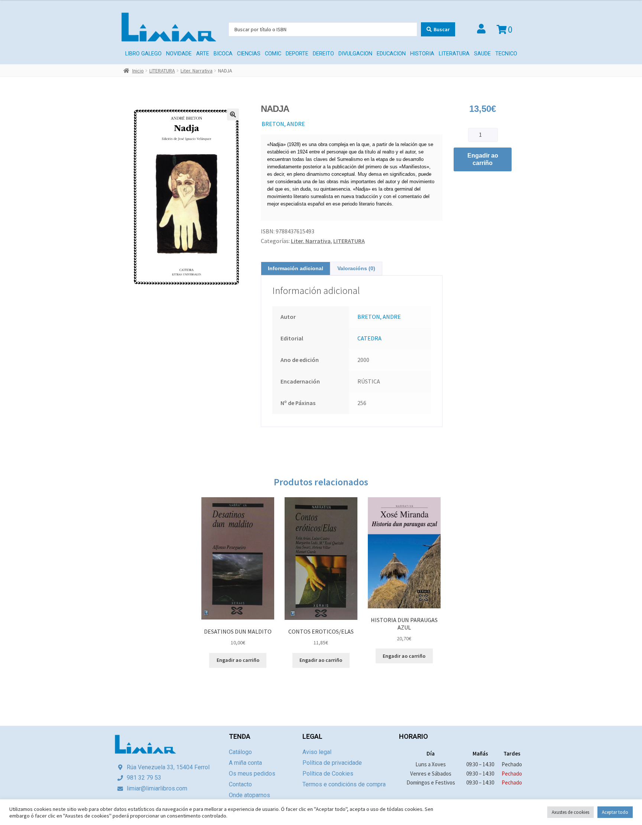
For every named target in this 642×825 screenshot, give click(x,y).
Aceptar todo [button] (615, 812)
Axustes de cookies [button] (570, 812)
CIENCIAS (248, 54)
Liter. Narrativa (197, 70)
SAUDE (482, 54)
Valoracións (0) (356, 268)
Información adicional (295, 268)
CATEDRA (369, 338)
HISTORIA (422, 54)
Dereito (323, 54)
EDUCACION (391, 54)
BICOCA (223, 54)
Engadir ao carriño (482, 159)
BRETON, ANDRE (283, 123)
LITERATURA (454, 54)
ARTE (202, 54)
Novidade (179, 54)
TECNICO (506, 54)
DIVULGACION (355, 54)
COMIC (273, 54)
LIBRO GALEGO (143, 54)
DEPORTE (297, 54)
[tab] (295, 268)
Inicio (138, 70)
